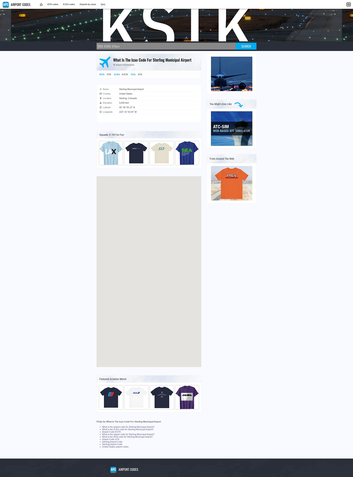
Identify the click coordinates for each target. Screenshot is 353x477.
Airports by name (88, 4)
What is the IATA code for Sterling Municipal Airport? (127, 437)
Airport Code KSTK (111, 432)
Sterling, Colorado (128, 98)
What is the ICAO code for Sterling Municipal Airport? (128, 429)
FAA (133, 74)
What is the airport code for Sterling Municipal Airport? (128, 427)
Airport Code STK (110, 439)
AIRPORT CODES (20, 4)
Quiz (103, 4)
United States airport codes (115, 447)
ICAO (117, 74)
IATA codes (52, 4)
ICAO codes (69, 4)
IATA (101, 74)
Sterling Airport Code (112, 442)
